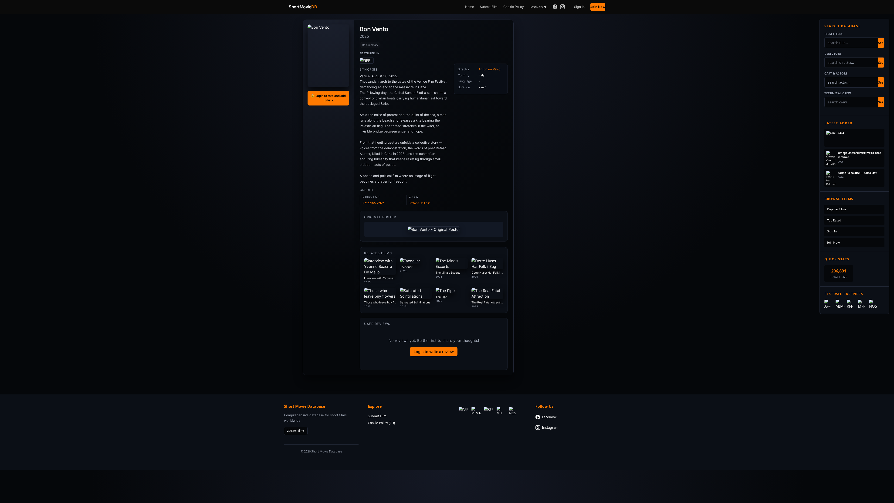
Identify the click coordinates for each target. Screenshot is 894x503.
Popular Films (836, 209)
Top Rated (834, 220)
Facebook (549, 417)
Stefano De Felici (420, 203)
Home (469, 7)
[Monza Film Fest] (367, 61)
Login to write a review (434, 351)
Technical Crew (837, 93)
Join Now (597, 7)
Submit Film (489, 7)
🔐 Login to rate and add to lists (328, 98)
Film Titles (833, 34)
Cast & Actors (836, 73)
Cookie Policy (513, 7)
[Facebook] (555, 7)
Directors (833, 54)
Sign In (579, 7)
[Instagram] (562, 7)
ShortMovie (303, 6)
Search (883, 43)
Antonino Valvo (373, 203)
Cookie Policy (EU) (381, 423)
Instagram (550, 427)
